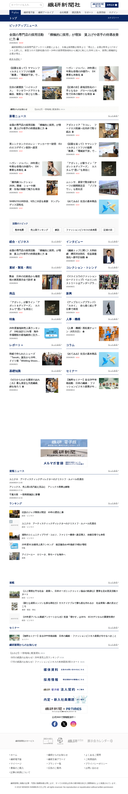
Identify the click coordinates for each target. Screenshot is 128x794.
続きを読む (14, 59)
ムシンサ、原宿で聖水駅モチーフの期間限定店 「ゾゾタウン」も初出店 (81, 185)
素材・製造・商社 (29, 610)
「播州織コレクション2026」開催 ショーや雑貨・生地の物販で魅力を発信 (24, 185)
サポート (88, 12)
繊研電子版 (29, 12)
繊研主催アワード (57, 759)
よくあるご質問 (93, 755)
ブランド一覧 (54, 763)
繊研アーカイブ (46, 12)
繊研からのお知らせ (18, 109)
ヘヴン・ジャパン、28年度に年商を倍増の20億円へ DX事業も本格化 (81, 71)
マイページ (16, 763)
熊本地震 (19, 230)
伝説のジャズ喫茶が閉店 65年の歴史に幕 (43, 512)
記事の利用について (20, 772)
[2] (14, 525)
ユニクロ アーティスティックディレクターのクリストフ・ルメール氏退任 (46, 479)
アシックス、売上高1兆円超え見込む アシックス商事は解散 (39, 487)
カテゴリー (112, 18)
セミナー (25, 639)
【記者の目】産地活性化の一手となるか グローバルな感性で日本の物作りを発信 (81, 90)
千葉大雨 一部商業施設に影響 (24, 494)
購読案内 (76, 12)
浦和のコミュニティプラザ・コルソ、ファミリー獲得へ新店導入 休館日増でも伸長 (63, 534)
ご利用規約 (91, 759)
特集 (23, 548)
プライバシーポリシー (96, 763)
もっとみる (113, 116)
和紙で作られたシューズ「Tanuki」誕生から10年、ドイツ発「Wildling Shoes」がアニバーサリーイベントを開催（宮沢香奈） (24, 361)
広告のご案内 (54, 768)
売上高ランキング (39, 230)
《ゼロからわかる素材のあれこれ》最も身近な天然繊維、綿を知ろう (24, 383)
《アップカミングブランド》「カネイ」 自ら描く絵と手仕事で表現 (81, 305)
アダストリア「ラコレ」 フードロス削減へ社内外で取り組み (81, 128)
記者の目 (108, 230)
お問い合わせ (92, 768)
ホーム (14, 755)
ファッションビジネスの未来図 (81, 230)
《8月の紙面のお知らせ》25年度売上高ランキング (34, 657)
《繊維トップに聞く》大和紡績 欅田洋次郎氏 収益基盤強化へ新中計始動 (81, 254)
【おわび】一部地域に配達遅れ (47, 109)
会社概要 (64, 12)
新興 (23, 558)
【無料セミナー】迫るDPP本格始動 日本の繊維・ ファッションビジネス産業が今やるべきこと (69, 636)
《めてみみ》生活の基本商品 (81, 201)
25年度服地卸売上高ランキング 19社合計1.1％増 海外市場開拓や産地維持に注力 (24, 331)
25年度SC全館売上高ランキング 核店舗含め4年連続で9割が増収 (54, 544)
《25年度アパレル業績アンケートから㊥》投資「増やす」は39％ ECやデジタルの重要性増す (68, 617)
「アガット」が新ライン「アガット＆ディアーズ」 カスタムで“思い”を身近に (81, 166)
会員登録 (101, 12)
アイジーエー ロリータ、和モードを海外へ (44, 554)
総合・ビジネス (28, 516)
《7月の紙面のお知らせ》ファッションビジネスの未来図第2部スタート (44, 662)
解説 (57, 230)
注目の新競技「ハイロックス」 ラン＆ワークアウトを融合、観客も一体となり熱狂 (24, 90)
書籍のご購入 (17, 768)
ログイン (113, 12)
